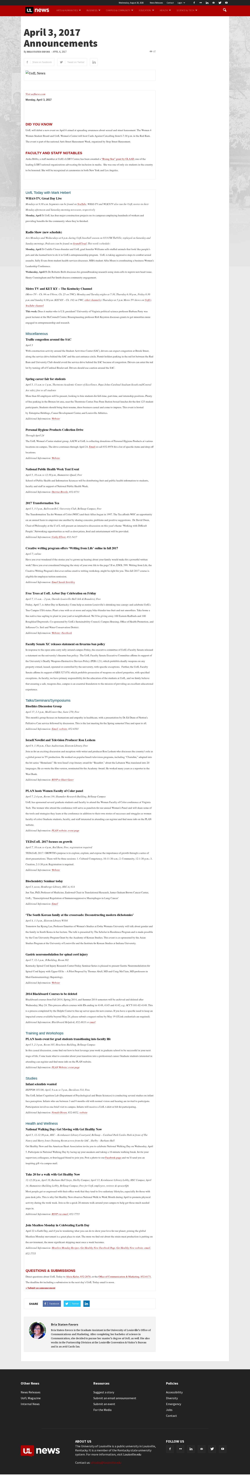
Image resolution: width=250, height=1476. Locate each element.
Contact (170, 2)
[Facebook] (194, 2)
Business (92, 10)
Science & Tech (185, 10)
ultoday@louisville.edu (106, 1462)
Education (145, 10)
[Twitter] (220, 2)
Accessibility (174, 1392)
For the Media (102, 1410)
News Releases (156, 2)
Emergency (173, 1404)
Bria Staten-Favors (38, 52)
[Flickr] (201, 2)
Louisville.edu (132, 1454)
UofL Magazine (31, 1398)
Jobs (169, 1410)
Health (164, 10)
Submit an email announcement (114, 1398)
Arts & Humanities (67, 10)
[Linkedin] (207, 2)
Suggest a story (103, 1392)
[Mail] (213, 2)
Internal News (30, 1404)
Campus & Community (118, 10)
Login (180, 2)
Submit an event (104, 1404)
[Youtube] (226, 2)
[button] (224, 10)
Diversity (172, 1398)
